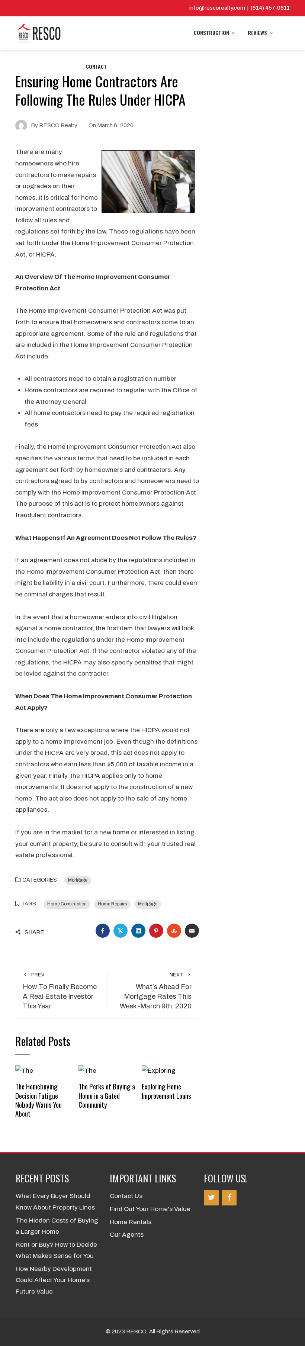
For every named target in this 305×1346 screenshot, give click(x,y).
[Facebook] (229, 1197)
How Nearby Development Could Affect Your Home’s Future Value (54, 1280)
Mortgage (77, 880)
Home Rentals (130, 1222)
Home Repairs (112, 904)
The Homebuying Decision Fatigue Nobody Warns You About (38, 1099)
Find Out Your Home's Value (150, 1209)
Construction (211, 32)
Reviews (257, 32)
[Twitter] (211, 1197)
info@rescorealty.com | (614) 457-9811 (239, 8)
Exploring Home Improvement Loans (166, 1090)
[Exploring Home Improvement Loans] (159, 1070)
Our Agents (127, 1234)
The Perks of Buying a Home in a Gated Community (106, 1095)
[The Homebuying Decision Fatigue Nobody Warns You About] (24, 1070)
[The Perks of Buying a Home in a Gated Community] (87, 1070)
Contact (96, 66)
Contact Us (126, 1196)
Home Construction (67, 904)
